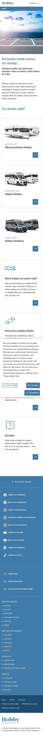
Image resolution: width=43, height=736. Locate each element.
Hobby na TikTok (15, 555)
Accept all (33, 393)
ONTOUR (7, 606)
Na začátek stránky (23, 482)
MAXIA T (7, 650)
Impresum (21, 700)
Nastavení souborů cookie (10, 708)
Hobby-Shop (13, 574)
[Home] (8, 3)
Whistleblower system (29, 704)
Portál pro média (15, 581)
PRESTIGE (7, 621)
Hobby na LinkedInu (16, 548)
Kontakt (12, 700)
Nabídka (33, 3)
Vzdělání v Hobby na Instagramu (22, 517)
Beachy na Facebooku (17, 502)
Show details (11, 385)
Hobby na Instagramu (17, 510)
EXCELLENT (8, 613)
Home (4, 700)
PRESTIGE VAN (9, 664)
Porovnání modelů (10, 682)
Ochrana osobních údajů (10, 704)
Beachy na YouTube (16, 540)
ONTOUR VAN (9, 660)
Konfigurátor (8, 678)
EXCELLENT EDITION (11, 617)
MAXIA (6, 625)
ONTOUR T (8, 639)
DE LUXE (7, 609)
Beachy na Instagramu (17, 525)
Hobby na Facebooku (17, 495)
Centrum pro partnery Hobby (20, 589)
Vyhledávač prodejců (11, 686)
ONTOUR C (8, 635)
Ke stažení (7, 690)
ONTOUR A (8, 643)
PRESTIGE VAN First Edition (15, 668)
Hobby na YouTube (15, 532)
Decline (34, 385)
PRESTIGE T (8, 647)
